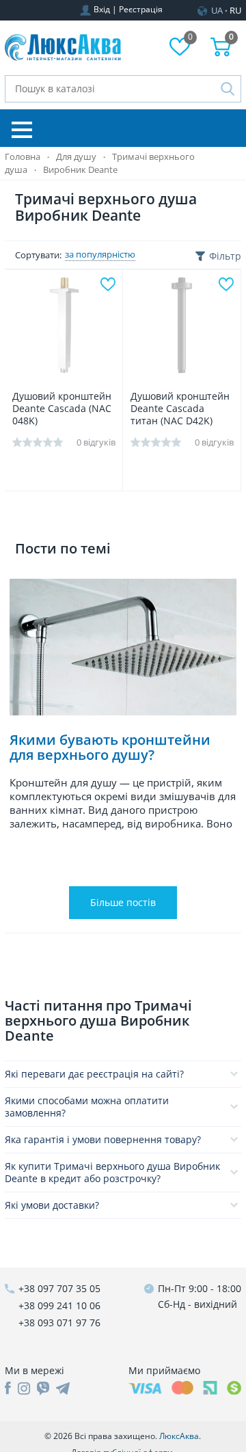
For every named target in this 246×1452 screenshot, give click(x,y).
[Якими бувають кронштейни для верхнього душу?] (123, 647)
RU (235, 10)
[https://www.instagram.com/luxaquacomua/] (24, 1388)
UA (217, 10)
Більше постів (123, 902)
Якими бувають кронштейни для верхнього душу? (110, 748)
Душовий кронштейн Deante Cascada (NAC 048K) (61, 408)
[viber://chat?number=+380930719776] (43, 1388)
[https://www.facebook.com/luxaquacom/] (8, 1388)
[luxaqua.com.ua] (63, 48)
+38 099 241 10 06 (59, 1305)
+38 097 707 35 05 (59, 1288)
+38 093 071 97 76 (59, 1322)
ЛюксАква (179, 1436)
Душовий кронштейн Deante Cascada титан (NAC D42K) (180, 408)
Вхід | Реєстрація (128, 9)
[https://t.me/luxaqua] (63, 1388)
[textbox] (123, 88)
